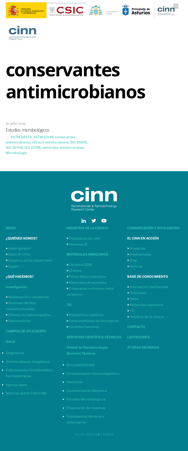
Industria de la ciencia (147, 317)
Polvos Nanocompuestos (87, 276)
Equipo (13, 266)
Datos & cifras (19, 254)
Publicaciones (140, 254)
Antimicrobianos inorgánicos (28, 361)
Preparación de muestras (85, 408)
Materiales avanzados (146, 305)
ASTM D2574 (21, 137)
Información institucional (149, 287)
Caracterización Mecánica (86, 391)
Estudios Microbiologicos (85, 399)
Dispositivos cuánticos (86, 315)
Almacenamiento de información (94, 321)
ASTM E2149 (43, 137)
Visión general (19, 248)
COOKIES (106, 434)
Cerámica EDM (80, 265)
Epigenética (15, 353)
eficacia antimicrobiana (50, 142)
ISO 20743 (14, 147)
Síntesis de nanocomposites (29, 315)
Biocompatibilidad (80, 365)
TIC (132, 311)
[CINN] (23, 42)
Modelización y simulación (28, 297)
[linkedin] (83, 220)
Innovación (74, 382)
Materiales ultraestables (88, 282)
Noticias (136, 266)
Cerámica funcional (84, 327)
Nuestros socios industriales (30, 260)
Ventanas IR (78, 244)
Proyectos (137, 248)
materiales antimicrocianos (63, 147)
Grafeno (75, 270)
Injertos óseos (16, 385)
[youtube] (103, 220)
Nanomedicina (19, 321)
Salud (134, 299)
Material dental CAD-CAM (26, 393)
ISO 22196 (32, 147)
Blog (133, 260)
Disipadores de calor (85, 238)
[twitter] (93, 220)
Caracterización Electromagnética (92, 373)
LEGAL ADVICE (86, 434)
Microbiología (16, 153)
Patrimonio (138, 293)
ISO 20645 (78, 142)
